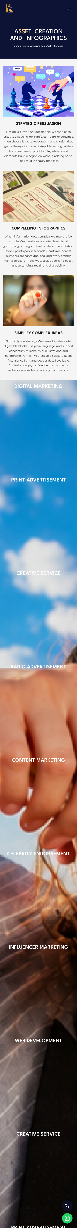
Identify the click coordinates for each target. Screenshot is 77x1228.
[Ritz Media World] (9, 9)
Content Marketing (38, 760)
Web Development (38, 1040)
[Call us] (67, 1205)
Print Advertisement (38, 480)
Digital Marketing (38, 386)
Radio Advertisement (38, 667)
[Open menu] (69, 8)
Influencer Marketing (38, 947)
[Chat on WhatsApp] (67, 1218)
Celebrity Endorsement (38, 854)
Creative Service (38, 573)
